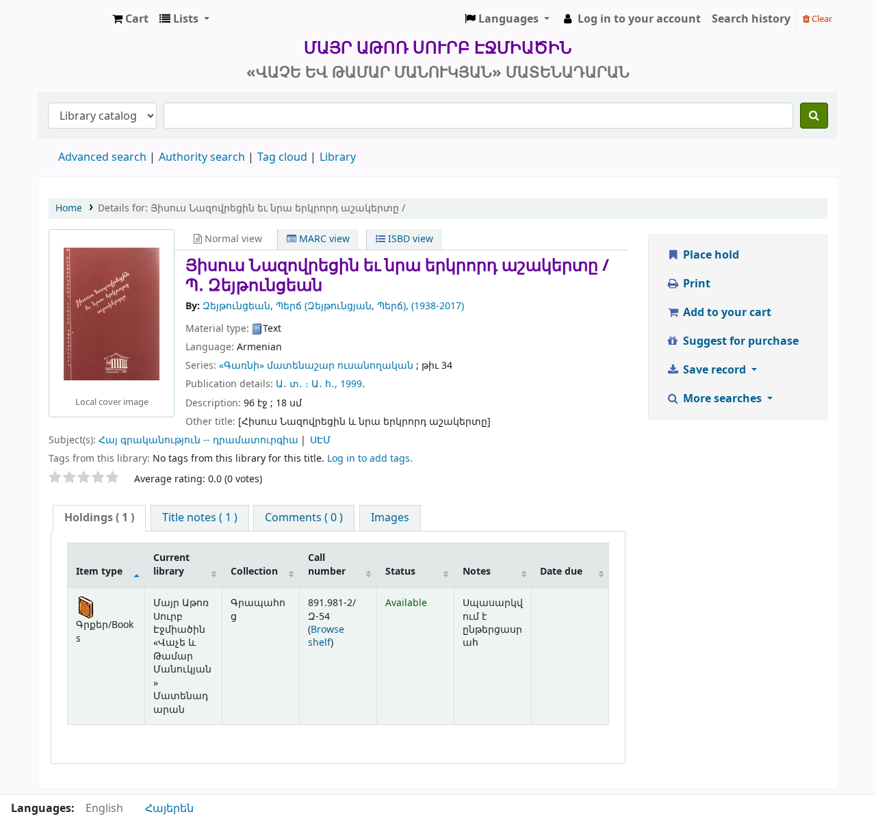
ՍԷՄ (320, 440)
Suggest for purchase (739, 341)
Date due (561, 571)
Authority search (202, 157)
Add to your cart (725, 312)
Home (68, 208)
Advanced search (102, 157)
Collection (254, 571)
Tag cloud (282, 157)
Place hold (709, 255)
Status (400, 571)
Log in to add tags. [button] (370, 458)
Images (390, 518)
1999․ (352, 384)
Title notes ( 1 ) (199, 518)
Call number (327, 564)
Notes (477, 571)
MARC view (323, 239)
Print (695, 284)
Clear (821, 18)
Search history (751, 19)
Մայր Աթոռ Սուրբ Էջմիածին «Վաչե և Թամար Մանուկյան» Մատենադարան (72, 19)
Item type (99, 571)
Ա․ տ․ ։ (292, 384)
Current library (171, 564)
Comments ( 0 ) (304, 518)
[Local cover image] (111, 313)
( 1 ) (99, 518)
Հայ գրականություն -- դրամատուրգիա (198, 440)
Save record (714, 370)
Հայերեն (169, 808)
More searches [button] (722, 399)
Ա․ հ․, (324, 384)
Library (338, 157)
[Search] (814, 116)
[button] (130, 19)
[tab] (99, 518)
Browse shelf (326, 636)
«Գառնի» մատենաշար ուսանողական (316, 365)
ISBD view (409, 239)
